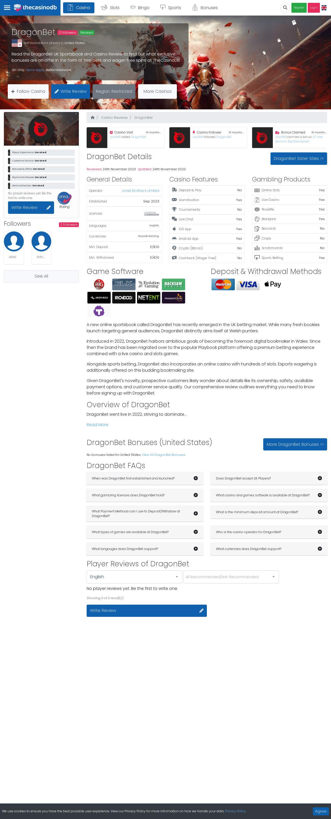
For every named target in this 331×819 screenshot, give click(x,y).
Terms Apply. (35, 70)
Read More (97, 425)
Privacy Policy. (235, 811)
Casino (83, 8)
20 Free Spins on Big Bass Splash (298, 139)
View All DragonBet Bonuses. (164, 455)
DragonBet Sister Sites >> (299, 158)
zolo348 (115, 137)
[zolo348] (41, 241)
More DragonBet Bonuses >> (295, 444)
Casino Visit (124, 132)
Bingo (143, 8)
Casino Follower (209, 132)
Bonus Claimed (293, 132)
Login (314, 8)
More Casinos (158, 91)
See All (41, 276)
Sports (174, 8)
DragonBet (138, 137)
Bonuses (209, 8)
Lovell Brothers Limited (140, 190)
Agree (321, 811)
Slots (114, 8)
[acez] (14, 241)
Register (299, 8)
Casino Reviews (114, 117)
